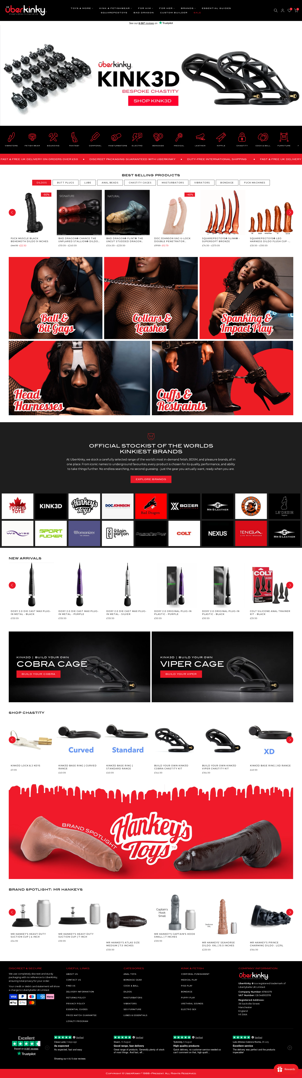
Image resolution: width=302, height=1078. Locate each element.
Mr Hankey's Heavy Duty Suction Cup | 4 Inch (28, 935)
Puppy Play (188, 997)
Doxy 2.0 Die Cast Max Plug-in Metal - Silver (126, 612)
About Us (72, 974)
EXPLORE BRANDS (151, 479)
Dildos (128, 991)
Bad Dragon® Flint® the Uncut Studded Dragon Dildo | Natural (124, 240)
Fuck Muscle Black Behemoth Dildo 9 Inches (29, 239)
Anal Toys (130, 974)
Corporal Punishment (195, 974)
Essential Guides (216, 8)
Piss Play (186, 986)
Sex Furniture (132, 1009)
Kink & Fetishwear (114, 8)
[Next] (289, 212)
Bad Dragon (144, 13)
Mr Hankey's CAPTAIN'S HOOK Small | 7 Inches (174, 935)
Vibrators (130, 1003)
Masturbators (133, 997)
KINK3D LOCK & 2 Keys (25, 765)
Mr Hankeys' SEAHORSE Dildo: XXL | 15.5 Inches (218, 944)
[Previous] (12, 212)
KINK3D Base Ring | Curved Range (77, 767)
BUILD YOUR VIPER (181, 674)
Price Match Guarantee (81, 1015)
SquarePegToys (114, 13)
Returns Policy (76, 997)
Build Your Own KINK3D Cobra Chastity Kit (171, 767)
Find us (70, 986)
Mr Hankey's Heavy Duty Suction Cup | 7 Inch (76, 935)
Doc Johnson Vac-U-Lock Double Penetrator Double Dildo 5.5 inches (172, 240)
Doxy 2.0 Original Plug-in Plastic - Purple (172, 612)
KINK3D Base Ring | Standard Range (119, 767)
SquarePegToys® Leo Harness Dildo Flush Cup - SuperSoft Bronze (269, 240)
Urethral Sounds (192, 1003)
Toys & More (81, 8)
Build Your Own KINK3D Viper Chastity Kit (219, 767)
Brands (187, 8)
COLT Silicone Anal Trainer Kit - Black (270, 612)
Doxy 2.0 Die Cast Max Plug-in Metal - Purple (78, 612)
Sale (197, 13)
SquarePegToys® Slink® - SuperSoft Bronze (221, 239)
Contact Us (73, 980)
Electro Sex (188, 1009)
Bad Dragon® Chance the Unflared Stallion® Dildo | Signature (79, 240)
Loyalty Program (77, 1021)
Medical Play (189, 980)
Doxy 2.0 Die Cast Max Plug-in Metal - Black (30, 612)
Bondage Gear (133, 980)
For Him (144, 8)
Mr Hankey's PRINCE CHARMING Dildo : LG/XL (266, 944)
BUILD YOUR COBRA (38, 674)
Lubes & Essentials (135, 1015)
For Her (166, 8)
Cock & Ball (131, 986)
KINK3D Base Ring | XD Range (270, 765)
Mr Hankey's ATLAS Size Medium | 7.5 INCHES (123, 944)
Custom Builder (174, 13)
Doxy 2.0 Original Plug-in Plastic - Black (220, 612)
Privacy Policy (75, 1003)
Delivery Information (80, 991)
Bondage (186, 991)
